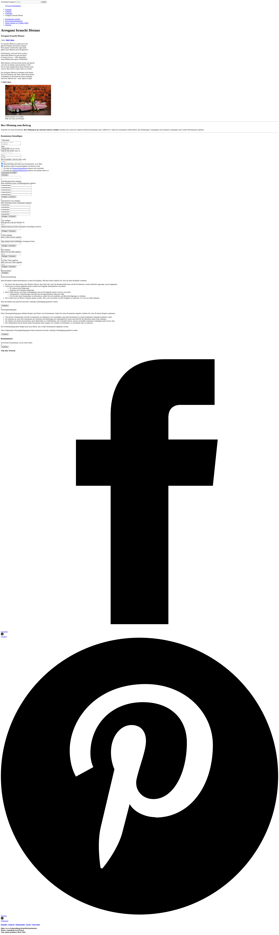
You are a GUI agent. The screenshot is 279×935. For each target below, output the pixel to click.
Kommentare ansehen (12, 19)
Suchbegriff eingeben (8, 2)
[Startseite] (13, 6)
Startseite (8, 9)
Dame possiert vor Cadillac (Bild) (16, 23)
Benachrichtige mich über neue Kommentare (22, 164)
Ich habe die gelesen (23, 168)
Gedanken (8, 13)
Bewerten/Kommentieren (14, 21)
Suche (28, 925)
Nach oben (36, 925)
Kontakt (4, 925)
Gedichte (8, 11)
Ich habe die (26, 170)
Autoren (11, 925)
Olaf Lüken (10, 40)
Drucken (8, 25)
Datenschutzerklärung (19, 168)
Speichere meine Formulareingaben (21, 166)
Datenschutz (20, 925)
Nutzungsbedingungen (20, 170)
